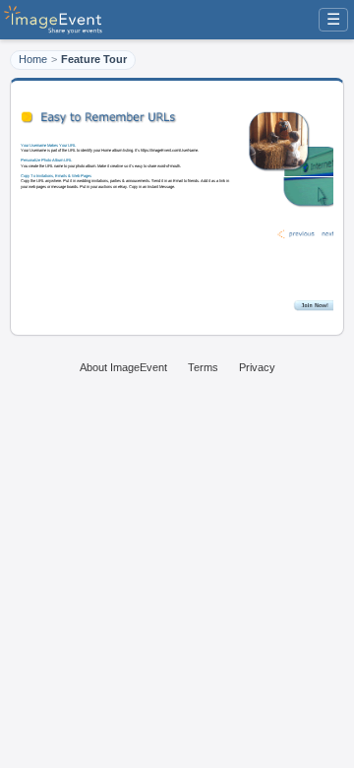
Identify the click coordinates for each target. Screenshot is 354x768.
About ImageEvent (123, 367)
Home (33, 59)
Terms (203, 367)
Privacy (257, 367)
